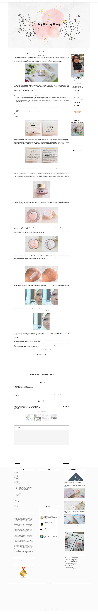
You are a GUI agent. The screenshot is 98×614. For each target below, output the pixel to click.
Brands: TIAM (23, 547)
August (17, 495)
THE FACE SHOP (16, 408)
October (17, 486)
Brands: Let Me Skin (24, 534)
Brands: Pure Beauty (16, 541)
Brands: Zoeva (23, 551)
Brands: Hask (18, 529)
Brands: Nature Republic (26, 539)
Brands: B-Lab (16, 518)
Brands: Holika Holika (28, 529)
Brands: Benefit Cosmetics (26, 519)
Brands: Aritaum (29, 517)
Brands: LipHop (29, 534)
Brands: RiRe (26, 542)
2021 (16, 477)
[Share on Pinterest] (65, 406)
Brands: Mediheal (22, 536)
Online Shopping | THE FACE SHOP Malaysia (22, 493)
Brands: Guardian (16, 528)
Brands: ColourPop (19, 523)
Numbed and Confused (69, 567)
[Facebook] (64, 1)
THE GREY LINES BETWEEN (74, 557)
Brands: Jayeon (28, 530)
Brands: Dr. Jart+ (27, 524)
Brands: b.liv (31, 551)
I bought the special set (45, 140)
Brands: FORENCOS (19, 526)
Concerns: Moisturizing (18, 407)
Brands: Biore (19, 520)
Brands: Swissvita (20, 547)
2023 (16, 475)
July (17, 496)
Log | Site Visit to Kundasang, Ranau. (71, 559)
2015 (16, 506)
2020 (16, 478)
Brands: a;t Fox (27, 551)
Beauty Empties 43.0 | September (49, 534)
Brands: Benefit (20, 519)
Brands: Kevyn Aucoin (20, 531)
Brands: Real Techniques (21, 542)
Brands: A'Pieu (29, 515)
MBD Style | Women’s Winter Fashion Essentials (23, 488)
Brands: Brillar (30, 520)
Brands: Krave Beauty (30, 531)
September (18, 494)
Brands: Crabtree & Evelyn (25, 523)
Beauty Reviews (41, 51)
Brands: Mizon (31, 536)
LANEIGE (27, 553)
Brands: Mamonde (18, 535)
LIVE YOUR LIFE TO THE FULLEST (74, 565)
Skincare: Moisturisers (26, 407)
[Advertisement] (41, 454)
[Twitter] (66, 1)
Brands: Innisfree (19, 530)
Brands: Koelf (25, 531)
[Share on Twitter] (63, 406)
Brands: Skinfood (20, 545)
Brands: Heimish (22, 529)
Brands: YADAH (19, 551)
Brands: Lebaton (19, 534)
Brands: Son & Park (22, 546)
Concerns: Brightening (34, 406)
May (17, 499)
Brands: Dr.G (18, 525)
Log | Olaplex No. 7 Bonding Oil (48, 516)
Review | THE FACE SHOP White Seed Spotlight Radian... (24, 487)
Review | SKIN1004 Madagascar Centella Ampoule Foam (72, 525)
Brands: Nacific (28, 537)
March (17, 501)
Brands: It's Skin (24, 530)
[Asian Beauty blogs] (23, 577)
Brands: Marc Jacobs (25, 535)
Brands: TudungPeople (17, 550)
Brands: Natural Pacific (20, 539)
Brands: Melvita (27, 536)
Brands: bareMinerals (18, 552)
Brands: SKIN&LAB (30, 542)
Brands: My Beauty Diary (17, 537)
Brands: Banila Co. (21, 518)
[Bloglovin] (72, 1)
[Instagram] (68, 1)
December (17, 483)
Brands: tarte (23, 552)
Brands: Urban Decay (27, 550)
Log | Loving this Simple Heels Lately (71, 563)
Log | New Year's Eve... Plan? (48, 522)
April (17, 500)
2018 (16, 481)
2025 (16, 472)
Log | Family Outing (47, 528)
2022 (16, 476)
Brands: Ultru (22, 550)
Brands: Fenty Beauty (25, 526)
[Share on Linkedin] (66, 406)
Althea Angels (16, 515)
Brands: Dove (18, 524)
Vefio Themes (54, 608)
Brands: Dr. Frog (22, 524)
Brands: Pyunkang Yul (27, 541)
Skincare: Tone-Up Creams (35, 407)
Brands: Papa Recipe (20, 540)
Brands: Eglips (26, 525)
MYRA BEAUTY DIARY (74, 561)
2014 (16, 507)
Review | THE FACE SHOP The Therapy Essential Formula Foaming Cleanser (74, 512)
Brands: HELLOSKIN (28, 528)
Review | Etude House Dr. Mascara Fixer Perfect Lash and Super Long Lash (74, 486)
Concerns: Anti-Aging (26, 406)
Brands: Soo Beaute (27, 546)
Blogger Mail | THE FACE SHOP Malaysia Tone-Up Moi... (24, 491)
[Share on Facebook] (62, 406)
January (17, 504)
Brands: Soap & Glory (27, 545)
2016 (16, 505)
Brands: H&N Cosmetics (22, 528)
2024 (16, 473)
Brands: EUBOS (22, 525)
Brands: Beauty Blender (27, 518)
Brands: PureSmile (21, 541)
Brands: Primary (30, 540)
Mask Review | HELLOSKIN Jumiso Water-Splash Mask (72, 482)
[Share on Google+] (68, 406)
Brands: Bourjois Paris (24, 520)
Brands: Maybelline (17, 536)
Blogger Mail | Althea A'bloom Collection (77, 122)
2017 (16, 482)
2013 (16, 509)
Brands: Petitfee (25, 540)
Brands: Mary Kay (30, 535)
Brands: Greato (30, 526)
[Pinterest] (70, 1)
